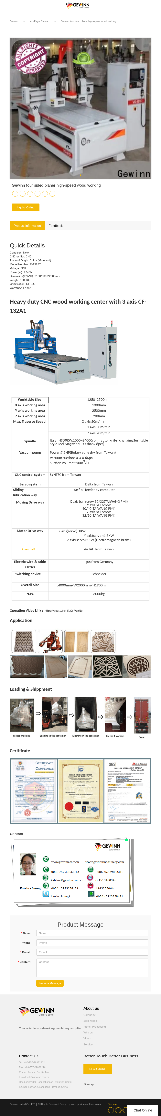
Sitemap (88, 1084)
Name (25, 933)
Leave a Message (50, 983)
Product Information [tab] (27, 225)
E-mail (25, 952)
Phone (26, 942)
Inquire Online (25, 207)
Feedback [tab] (56, 225)
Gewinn (14, 21)
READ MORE (97, 1069)
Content (24, 961)
